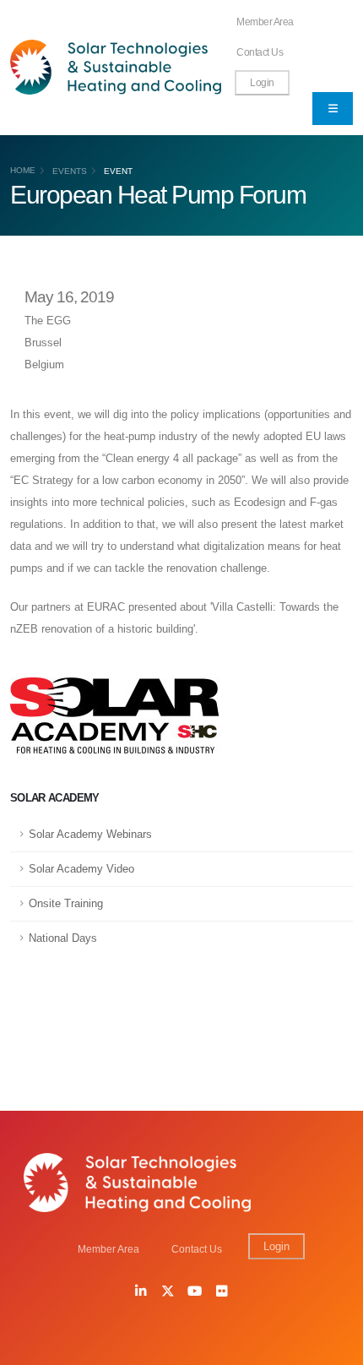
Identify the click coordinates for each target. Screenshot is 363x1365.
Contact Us (259, 51)
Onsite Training (66, 903)
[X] (168, 1292)
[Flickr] (222, 1292)
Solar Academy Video (81, 868)
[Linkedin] (141, 1292)
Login (262, 82)
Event (118, 171)
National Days (63, 938)
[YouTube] (195, 1292)
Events (69, 171)
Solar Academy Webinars (90, 834)
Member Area (265, 21)
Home (22, 170)
